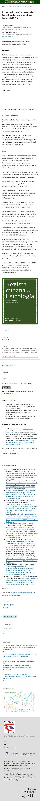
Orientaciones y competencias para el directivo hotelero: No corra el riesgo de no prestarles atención (21, 516)
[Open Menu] (2, 2)
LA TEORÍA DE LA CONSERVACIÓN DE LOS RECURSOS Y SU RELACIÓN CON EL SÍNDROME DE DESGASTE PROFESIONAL (20, 647)
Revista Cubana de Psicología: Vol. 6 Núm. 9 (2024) (20, 583)
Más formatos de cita (9, 356)
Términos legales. (14, 453)
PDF (6, 330)
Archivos (9, 6)
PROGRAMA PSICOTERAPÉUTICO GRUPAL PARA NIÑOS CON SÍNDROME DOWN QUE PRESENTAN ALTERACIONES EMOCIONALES (21, 543)
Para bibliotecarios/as (9, 634)
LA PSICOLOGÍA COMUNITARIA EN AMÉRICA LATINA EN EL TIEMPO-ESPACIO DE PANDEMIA (20, 655)
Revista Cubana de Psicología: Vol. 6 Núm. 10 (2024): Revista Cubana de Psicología (20, 487)
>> (9, 588)
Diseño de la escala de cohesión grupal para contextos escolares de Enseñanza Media (21, 492)
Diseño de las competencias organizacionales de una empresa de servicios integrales (21, 484)
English (5, 607)
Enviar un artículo (10, 616)
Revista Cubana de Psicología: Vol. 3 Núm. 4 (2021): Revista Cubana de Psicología (21, 510)
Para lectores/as (7, 628)
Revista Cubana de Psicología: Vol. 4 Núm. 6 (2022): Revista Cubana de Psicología (21, 496)
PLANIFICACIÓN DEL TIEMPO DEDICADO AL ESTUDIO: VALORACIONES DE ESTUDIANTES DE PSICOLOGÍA (18, 668)
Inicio (3, 6)
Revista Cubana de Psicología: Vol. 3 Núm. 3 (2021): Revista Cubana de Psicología (22, 535)
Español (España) (8, 605)
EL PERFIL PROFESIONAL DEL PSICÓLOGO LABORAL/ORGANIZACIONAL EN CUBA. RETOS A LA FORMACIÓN (19, 676)
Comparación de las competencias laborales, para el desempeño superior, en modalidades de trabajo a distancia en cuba (21, 474)
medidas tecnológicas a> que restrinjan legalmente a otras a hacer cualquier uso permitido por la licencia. (20, 442)
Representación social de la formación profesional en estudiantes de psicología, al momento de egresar (22, 580)
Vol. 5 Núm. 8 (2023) (20, 6)
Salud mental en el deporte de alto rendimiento (18, 661)
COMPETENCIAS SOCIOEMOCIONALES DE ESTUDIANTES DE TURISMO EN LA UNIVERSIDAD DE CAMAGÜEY (21, 506)
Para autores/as (7, 631)
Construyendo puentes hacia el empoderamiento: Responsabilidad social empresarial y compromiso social (19, 568)
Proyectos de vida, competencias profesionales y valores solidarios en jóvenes (21, 558)
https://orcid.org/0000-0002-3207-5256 (11, 29)
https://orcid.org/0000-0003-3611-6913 (11, 36)
